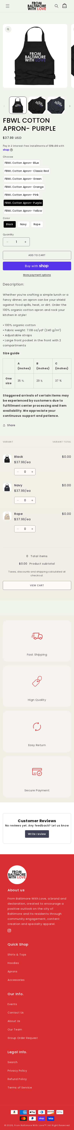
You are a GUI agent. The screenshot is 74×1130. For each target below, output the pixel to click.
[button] (7, 6)
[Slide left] (4, 106)
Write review (37, 834)
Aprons (12, 971)
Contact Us (16, 1012)
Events (12, 1004)
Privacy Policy (17, 1071)
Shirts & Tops (17, 954)
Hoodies (13, 963)
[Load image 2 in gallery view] (36, 105)
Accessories (16, 980)
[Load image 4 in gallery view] (56, 105)
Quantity (8, 234)
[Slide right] (70, 106)
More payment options (37, 274)
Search (13, 1062)
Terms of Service (20, 1087)
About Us (14, 1021)
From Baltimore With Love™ (30, 1125)
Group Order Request (23, 1038)
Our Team (15, 1029)
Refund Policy (17, 1079)
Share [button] (11, 425)
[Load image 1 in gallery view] (17, 105)
